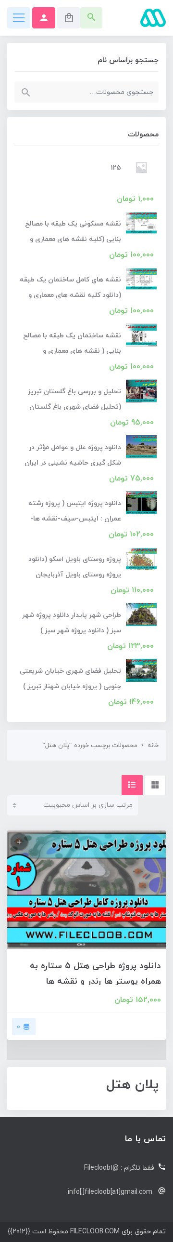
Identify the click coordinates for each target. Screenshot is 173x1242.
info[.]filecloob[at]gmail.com (110, 1192)
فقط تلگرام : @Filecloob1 (119, 1168)
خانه (153, 745)
